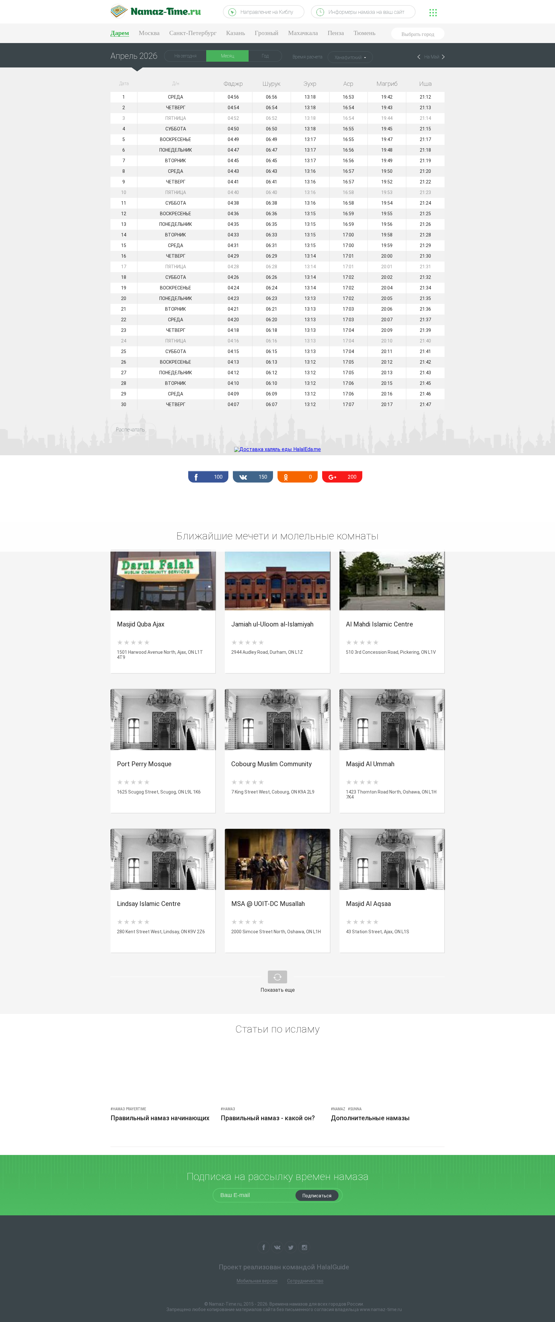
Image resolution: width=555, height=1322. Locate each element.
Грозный (266, 32)
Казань (235, 32)
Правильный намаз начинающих (159, 1118)
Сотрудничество (305, 1280)
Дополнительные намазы (370, 1118)
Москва (149, 32)
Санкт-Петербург (192, 32)
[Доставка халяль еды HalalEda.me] (277, 449)
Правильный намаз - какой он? (268, 1118)
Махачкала (303, 32)
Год (265, 55)
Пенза (336, 32)
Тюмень (364, 32)
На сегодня (185, 55)
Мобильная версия (257, 1280)
